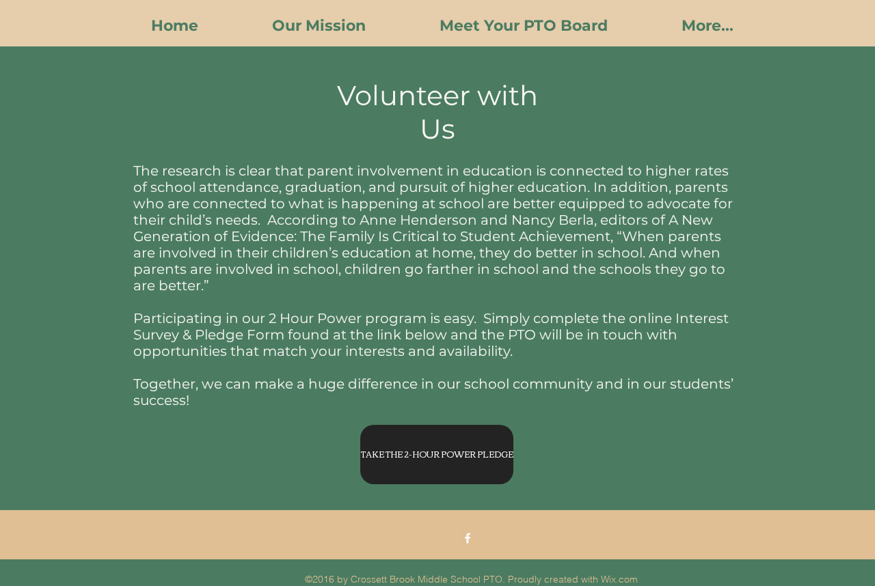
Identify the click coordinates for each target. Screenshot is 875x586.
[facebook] (467, 538)
